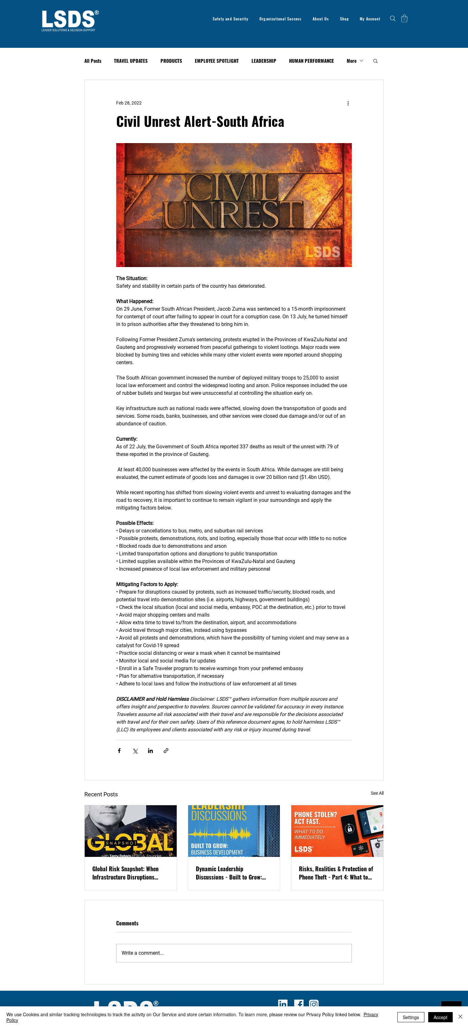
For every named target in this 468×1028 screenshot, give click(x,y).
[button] (404, 18)
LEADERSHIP (264, 60)
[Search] (393, 18)
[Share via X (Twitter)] (135, 751)
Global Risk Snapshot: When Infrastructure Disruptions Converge (125, 873)
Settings (411, 1017)
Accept (440, 1017)
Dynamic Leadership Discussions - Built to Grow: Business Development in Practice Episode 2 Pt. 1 (229, 873)
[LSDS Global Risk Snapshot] (131, 831)
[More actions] (348, 103)
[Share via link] (166, 751)
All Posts (92, 60)
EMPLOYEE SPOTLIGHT (217, 60)
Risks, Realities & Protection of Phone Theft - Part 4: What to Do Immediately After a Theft (336, 873)
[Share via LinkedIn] (150, 751)
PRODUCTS (171, 60)
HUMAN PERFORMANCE (311, 60)
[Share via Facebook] (119, 751)
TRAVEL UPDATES (131, 60)
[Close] (460, 1017)
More (352, 60)
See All (377, 793)
